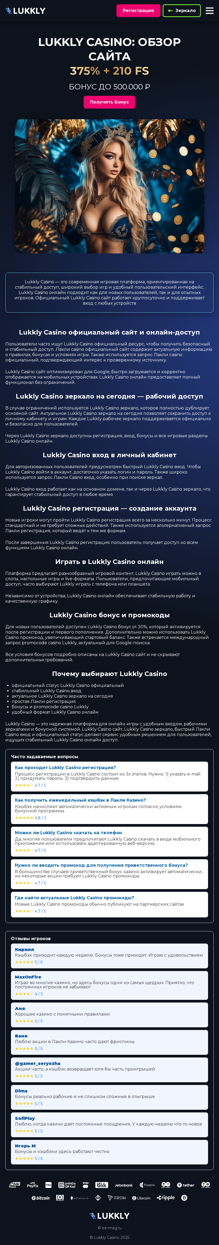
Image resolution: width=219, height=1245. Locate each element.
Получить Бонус (109, 102)
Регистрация (138, 10)
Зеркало (185, 10)
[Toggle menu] (210, 11)
